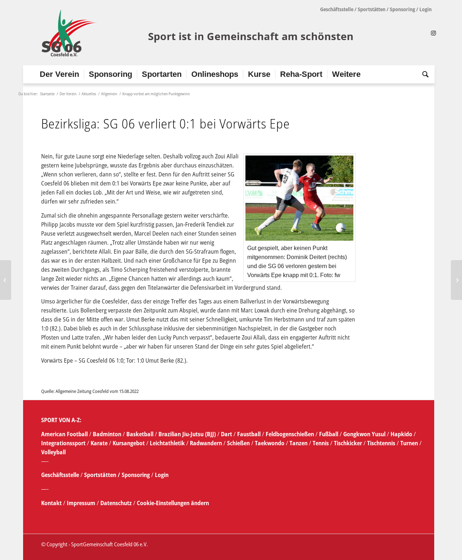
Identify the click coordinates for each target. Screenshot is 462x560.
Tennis (321, 443)
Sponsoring (402, 9)
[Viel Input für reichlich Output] (5, 280)
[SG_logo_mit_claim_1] (198, 32)
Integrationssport (63, 443)
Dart (226, 434)
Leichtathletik (166, 443)
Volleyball (53, 452)
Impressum (82, 503)
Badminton (108, 434)
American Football (64, 434)
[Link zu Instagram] (433, 32)
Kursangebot (129, 443)
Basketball (140, 434)
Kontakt (52, 503)
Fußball (329, 434)
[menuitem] (59, 74)
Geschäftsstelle (336, 9)
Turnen (409, 443)
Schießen (238, 443)
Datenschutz (116, 503)
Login (425, 9)
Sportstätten (371, 9)
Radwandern (206, 443)
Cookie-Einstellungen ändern (173, 503)
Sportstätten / (102, 475)
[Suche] (423, 74)
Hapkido (401, 434)
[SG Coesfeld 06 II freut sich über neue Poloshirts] (456, 280)
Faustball (249, 434)
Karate (99, 443)
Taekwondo (269, 443)
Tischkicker (348, 443)
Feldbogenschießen (290, 434)
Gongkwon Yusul (364, 434)
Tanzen (298, 443)
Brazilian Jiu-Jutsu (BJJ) (187, 434)
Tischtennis (381, 443)
